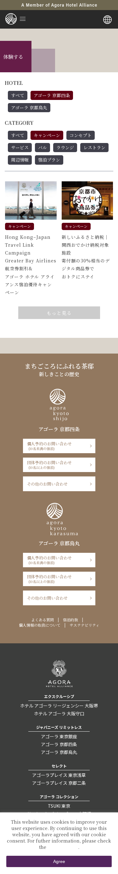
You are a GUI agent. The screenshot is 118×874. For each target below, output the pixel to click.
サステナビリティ (84, 625)
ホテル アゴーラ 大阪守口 (59, 713)
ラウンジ (65, 147)
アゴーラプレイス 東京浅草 (59, 775)
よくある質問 (42, 619)
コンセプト (81, 135)
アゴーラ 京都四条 (52, 95)
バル (42, 147)
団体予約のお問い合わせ (49, 464)
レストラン (94, 147)
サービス (20, 147)
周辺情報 (20, 160)
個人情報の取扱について (39, 625)
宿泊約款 (70, 619)
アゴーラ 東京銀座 (59, 736)
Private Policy (63, 847)
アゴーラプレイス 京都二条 (59, 783)
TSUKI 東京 (59, 806)
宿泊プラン (49, 160)
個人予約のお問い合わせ (49, 446)
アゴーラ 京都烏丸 (29, 107)
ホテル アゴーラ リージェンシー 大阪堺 (59, 705)
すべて (17, 95)
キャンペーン (47, 135)
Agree (59, 861)
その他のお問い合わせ (47, 484)
